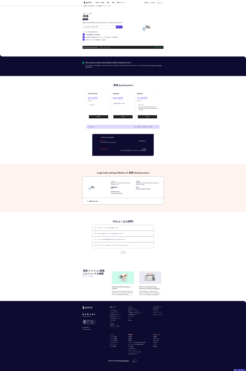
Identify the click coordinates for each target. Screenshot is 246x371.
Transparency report (132, 353)
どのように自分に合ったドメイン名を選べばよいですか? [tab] (110, 233)
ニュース (155, 344)
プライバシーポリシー (132, 350)
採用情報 (155, 346)
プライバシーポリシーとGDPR (134, 352)
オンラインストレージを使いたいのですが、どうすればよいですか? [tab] (112, 245)
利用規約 (130, 338)
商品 (108, 2)
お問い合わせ (156, 308)
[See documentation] (104, 141)
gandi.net (85, 5)
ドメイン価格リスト (114, 310)
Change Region (86, 327)
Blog (147, 2)
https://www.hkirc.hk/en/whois (143, 188)
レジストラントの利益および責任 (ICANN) (136, 342)
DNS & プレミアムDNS (114, 326)
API (129, 318)
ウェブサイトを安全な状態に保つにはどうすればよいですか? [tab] (111, 239)
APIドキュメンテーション (158, 314)
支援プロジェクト (156, 338)
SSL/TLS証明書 (113, 346)
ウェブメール (131, 316)
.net (108, 47)
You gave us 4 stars (87, 316)
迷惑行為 (130, 336)
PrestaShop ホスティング (115, 318)
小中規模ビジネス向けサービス (134, 312)
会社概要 (155, 336)
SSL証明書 (112, 324)
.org (102, 47)
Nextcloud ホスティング (115, 316)
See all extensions (158, 47)
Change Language (86, 329)
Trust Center (156, 340)
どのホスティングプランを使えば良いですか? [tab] (107, 227)
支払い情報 (130, 346)
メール (111, 322)
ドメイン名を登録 (113, 336)
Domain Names (91, 5)
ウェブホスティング (114, 312)
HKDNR (138, 183)
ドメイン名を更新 (113, 340)
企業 (113, 2)
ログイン (159, 2)
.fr (105, 47)
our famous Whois (123, 360)
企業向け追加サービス (132, 314)
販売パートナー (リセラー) (133, 310)
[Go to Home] (88, 2)
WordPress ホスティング (115, 314)
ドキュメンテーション (157, 312)
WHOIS (129, 320)
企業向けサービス (132, 308)
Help (153, 2)
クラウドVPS (112, 320)
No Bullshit (155, 342)
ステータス (155, 310)
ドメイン (112, 308)
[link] (83, 314)
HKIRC (112, 183)
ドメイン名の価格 (99, 5)
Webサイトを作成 (100, 2)
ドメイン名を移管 (113, 338)
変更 (157, 126)
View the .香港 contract (116, 193)
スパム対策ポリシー (132, 348)
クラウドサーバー (113, 344)
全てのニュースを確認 (88, 276)
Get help (123, 252)
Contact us (142, 141)
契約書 (129, 340)
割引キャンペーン (121, 2)
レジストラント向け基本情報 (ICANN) (136, 344)
